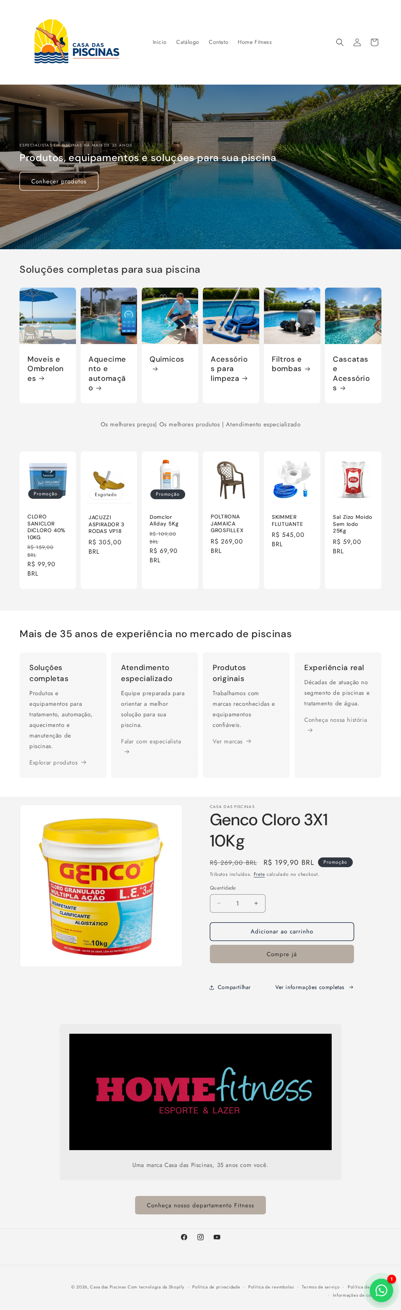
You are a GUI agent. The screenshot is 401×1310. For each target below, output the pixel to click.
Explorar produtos (53, 762)
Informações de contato (357, 1295)
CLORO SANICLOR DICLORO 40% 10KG (46, 527)
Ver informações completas (310, 987)
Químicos (167, 359)
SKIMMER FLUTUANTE (287, 520)
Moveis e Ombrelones (45, 369)
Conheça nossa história (335, 720)
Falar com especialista (151, 741)
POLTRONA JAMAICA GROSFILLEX (227, 523)
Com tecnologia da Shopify (156, 1287)
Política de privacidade (216, 1287)
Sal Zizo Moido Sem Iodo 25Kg (352, 524)
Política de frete (364, 1287)
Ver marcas (228, 741)
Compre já (282, 954)
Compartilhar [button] (234, 987)
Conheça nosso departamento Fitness (200, 1205)
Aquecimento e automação (107, 374)
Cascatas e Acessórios (351, 374)
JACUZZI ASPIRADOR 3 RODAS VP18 (107, 524)
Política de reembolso (271, 1287)
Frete (259, 874)
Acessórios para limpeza (229, 369)
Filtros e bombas (287, 364)
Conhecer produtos (59, 181)
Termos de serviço (321, 1287)
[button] (340, 42)
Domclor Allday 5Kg (164, 520)
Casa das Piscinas (108, 1287)
